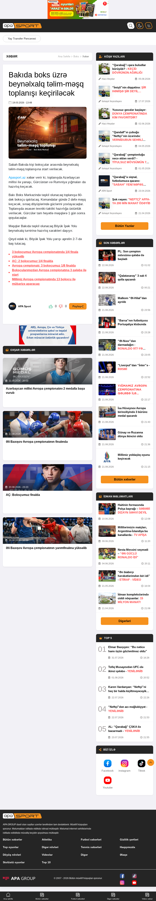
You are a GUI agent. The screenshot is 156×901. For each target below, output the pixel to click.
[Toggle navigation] (148, 25)
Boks (76, 56)
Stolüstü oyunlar (14, 862)
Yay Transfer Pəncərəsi (22, 38)
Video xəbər (147, 899)
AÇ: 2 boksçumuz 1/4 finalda (32, 261)
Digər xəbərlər (113, 899)
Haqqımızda (127, 847)
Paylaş (76, 306)
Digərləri (125, 621)
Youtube (108, 787)
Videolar (47, 854)
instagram (124, 770)
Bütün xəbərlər (124, 479)
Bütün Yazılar (124, 226)
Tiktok (141, 770)
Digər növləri (50, 847)
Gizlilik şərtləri (129, 839)
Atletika (47, 839)
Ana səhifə (8, 899)
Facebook (107, 770)
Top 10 (46, 862)
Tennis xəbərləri (91, 847)
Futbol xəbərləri (91, 839)
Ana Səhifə (64, 56)
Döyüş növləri (12, 854)
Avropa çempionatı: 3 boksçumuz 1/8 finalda (44, 265)
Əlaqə (123, 854)
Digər (84, 854)
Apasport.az (17, 177)
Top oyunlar (10, 847)
